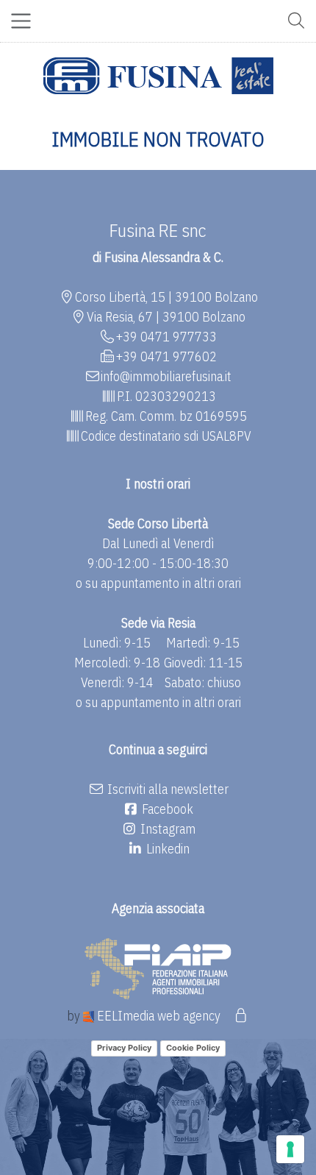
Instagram (166, 828)
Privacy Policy (124, 1048)
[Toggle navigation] (21, 21)
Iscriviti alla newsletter (166, 789)
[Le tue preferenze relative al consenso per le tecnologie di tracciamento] (290, 1149)
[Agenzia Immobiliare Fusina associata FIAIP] (158, 967)
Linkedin (166, 848)
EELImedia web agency (158, 1015)
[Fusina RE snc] (158, 75)
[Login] (240, 1015)
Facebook (166, 809)
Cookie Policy (193, 1048)
